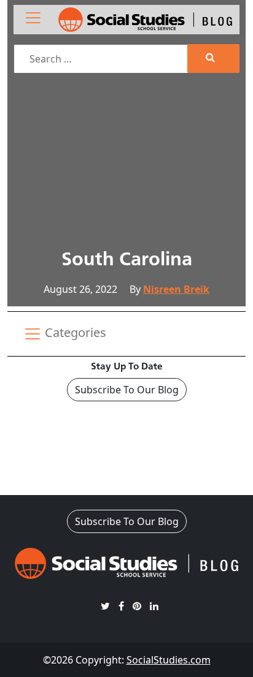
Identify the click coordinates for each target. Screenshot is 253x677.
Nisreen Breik (176, 289)
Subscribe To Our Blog (127, 389)
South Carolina (126, 260)
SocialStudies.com (168, 660)
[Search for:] (102, 59)
